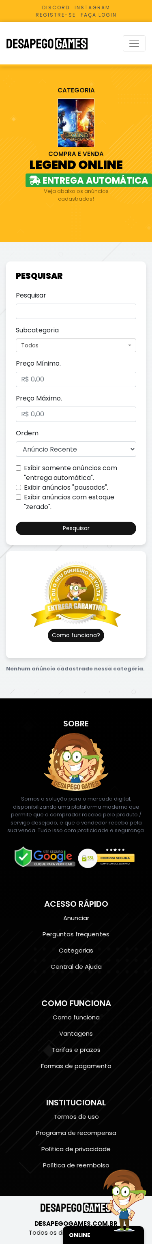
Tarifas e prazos (76, 1049)
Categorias (76, 950)
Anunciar (76, 918)
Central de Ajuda (76, 966)
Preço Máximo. (39, 398)
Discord (56, 7)
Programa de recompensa (76, 1132)
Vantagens (76, 1033)
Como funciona (76, 1017)
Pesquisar (31, 295)
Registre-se (56, 14)
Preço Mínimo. (38, 363)
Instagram (92, 7)
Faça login (99, 14)
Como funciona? (76, 635)
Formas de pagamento (76, 1066)
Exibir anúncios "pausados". (66, 487)
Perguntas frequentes (76, 934)
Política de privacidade (76, 1149)
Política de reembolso (76, 1165)
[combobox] (76, 345)
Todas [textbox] (30, 345)
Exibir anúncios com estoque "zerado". (69, 502)
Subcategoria (37, 330)
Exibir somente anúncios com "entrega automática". (70, 472)
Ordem (27, 433)
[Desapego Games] (52, 43)
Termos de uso (76, 1116)
